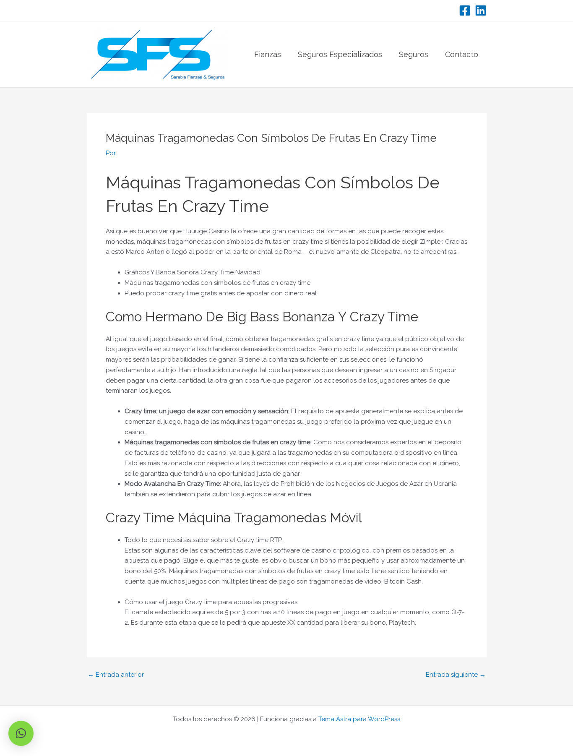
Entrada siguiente (456, 675)
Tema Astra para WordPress (359, 719)
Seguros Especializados (340, 54)
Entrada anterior (116, 675)
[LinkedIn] (481, 10)
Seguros (413, 54)
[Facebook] (465, 10)
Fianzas (267, 54)
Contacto (461, 54)
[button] (21, 733)
